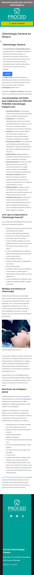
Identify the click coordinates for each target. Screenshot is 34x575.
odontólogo (26, 399)
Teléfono (5, 564)
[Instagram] (17, 516)
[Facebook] (11, 516)
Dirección (6, 557)
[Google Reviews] (23, 516)
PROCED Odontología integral (13, 477)
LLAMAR (7, 74)
